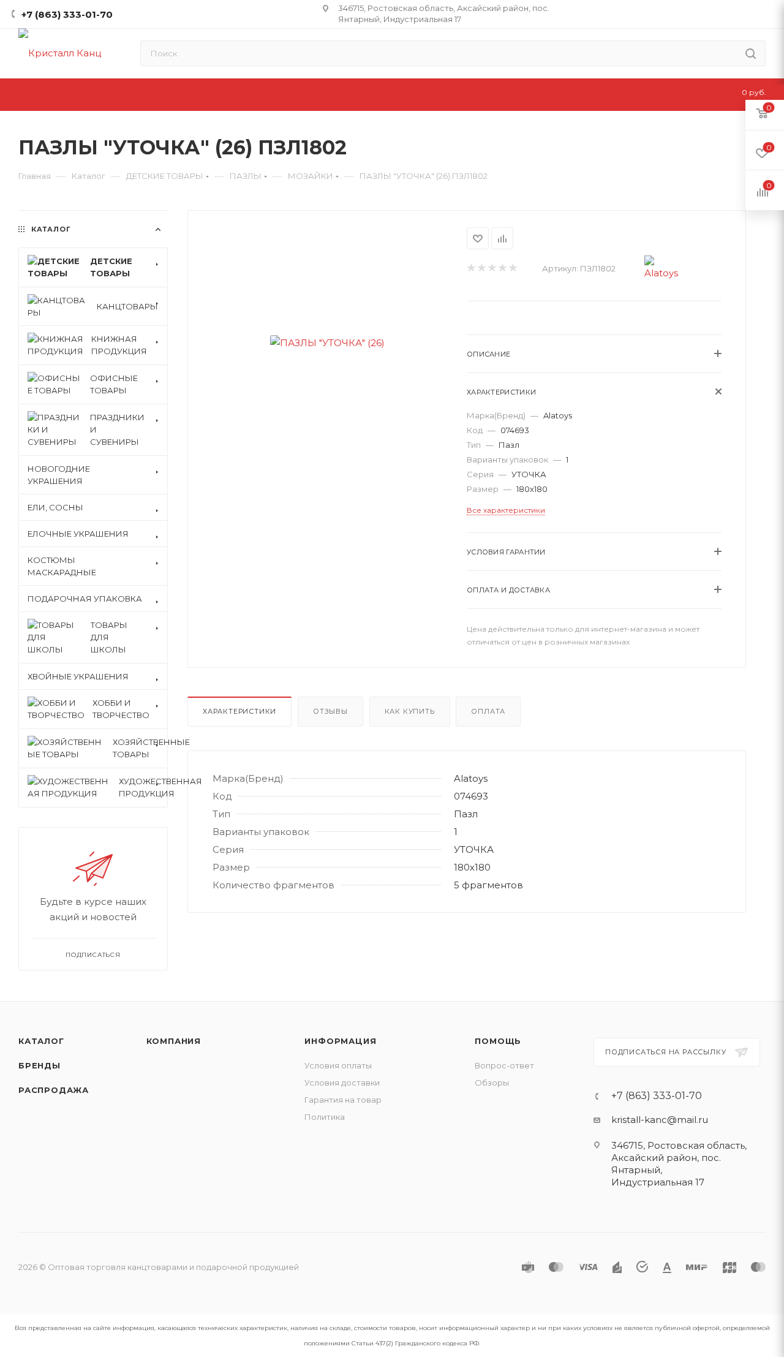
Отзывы (330, 711)
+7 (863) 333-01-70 (67, 14)
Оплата (488, 711)
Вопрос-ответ (504, 1065)
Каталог (41, 1041)
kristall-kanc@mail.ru (659, 1119)
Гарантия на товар (343, 1100)
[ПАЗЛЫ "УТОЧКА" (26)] (327, 342)
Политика (324, 1117)
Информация (340, 1041)
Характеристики (239, 711)
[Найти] (751, 53)
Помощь (498, 1041)
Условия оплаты (338, 1065)
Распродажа (53, 1090)
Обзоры (492, 1082)
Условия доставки (342, 1082)
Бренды (39, 1065)
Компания (173, 1041)
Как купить (410, 711)
